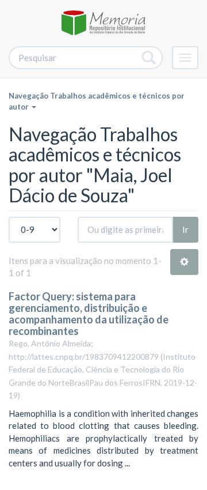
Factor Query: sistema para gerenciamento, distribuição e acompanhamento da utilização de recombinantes (88, 313)
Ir (185, 229)
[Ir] (149, 57)
